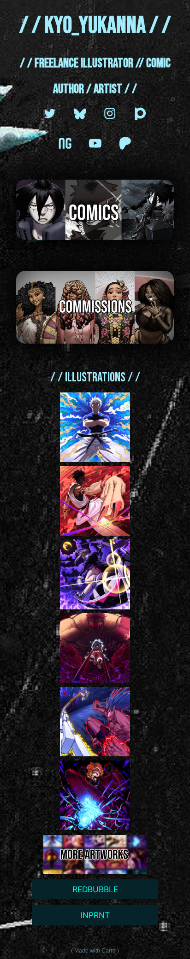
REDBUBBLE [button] (95, 889)
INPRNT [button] (95, 915)
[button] (50, 113)
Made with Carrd (95, 950)
